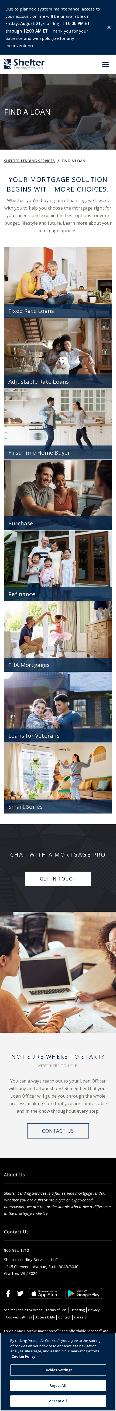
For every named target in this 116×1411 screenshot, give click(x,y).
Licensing (77, 1310)
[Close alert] (109, 27)
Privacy (93, 1310)
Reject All (58, 1385)
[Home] (24, 64)
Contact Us (58, 1130)
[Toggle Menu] (105, 64)
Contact (64, 1317)
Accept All (58, 1400)
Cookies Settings (19, 1317)
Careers (80, 1317)
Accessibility (45, 1317)
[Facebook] (8, 1293)
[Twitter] (20, 1293)
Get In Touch (58, 878)
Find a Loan (73, 160)
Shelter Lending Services (29, 160)
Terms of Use (56, 1310)
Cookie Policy (23, 1356)
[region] (58, 1372)
